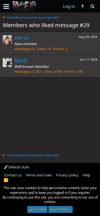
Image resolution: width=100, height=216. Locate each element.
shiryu (21, 38)
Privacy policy (67, 175)
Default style (18, 166)
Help (86, 175)
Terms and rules (39, 175)
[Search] (92, 6)
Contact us (13, 175)
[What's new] (83, 6)
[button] (6, 6)
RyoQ (20, 60)
